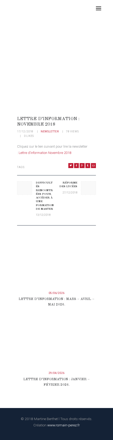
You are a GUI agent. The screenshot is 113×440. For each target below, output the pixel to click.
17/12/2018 (25, 131)
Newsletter (50, 131)
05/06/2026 (57, 293)
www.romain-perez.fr (63, 425)
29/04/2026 (57, 373)
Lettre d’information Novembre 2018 (45, 153)
